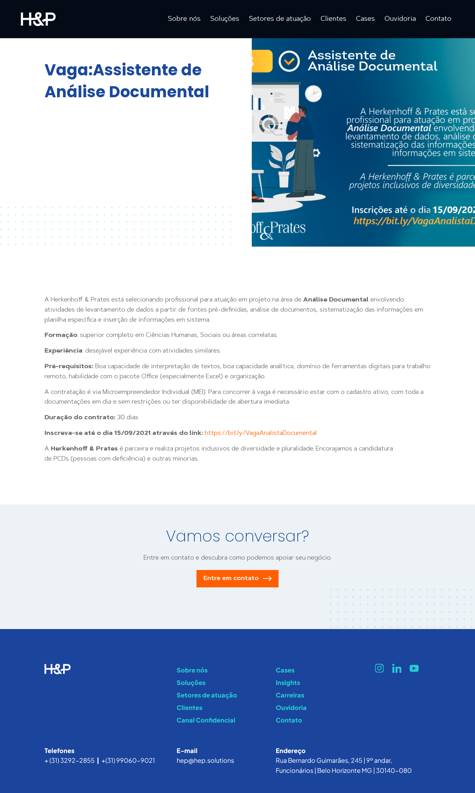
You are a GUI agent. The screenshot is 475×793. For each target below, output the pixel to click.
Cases (365, 19)
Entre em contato (231, 579)
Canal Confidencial (206, 720)
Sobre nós (192, 670)
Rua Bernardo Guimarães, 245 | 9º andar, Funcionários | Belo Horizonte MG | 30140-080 (344, 765)
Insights (288, 682)
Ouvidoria (400, 19)
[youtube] (414, 668)
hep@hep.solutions (205, 760)
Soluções (191, 682)
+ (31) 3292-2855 (70, 760)
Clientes (333, 19)
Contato (438, 19)
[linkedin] (396, 668)
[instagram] (379, 668)
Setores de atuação (207, 695)
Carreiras (290, 695)
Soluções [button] (224, 19)
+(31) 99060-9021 (128, 760)
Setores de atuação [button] (280, 19)
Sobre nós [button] (184, 19)
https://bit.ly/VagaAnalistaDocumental (261, 433)
